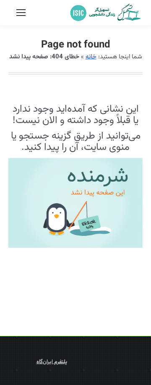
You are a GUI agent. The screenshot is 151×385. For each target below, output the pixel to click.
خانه (91, 57)
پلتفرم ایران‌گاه (51, 362)
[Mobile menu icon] (21, 12)
